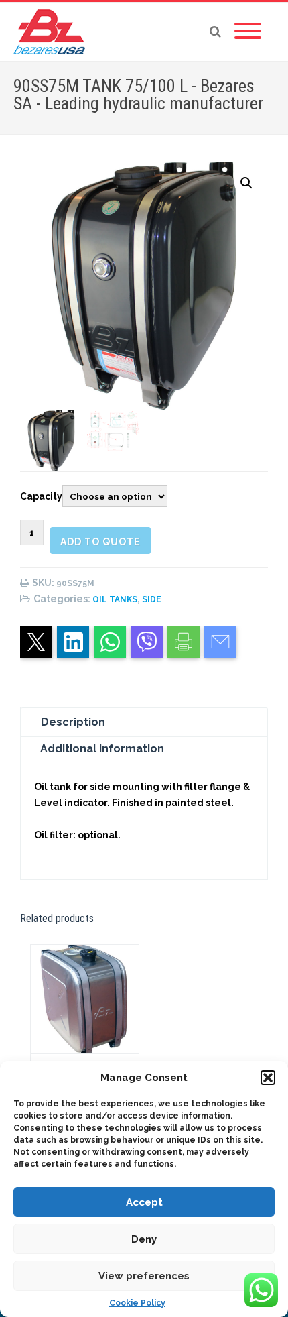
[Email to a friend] (220, 642)
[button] (268, 1077)
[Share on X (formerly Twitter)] (36, 642)
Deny (144, 1239)
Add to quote (100, 541)
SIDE (151, 599)
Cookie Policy (137, 1303)
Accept (144, 1202)
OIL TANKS (114, 599)
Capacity (41, 496)
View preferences (144, 1276)
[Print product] (183, 642)
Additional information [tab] (102, 748)
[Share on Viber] (147, 642)
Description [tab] (73, 721)
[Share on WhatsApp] (110, 642)
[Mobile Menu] (247, 31)
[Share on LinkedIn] (73, 642)
